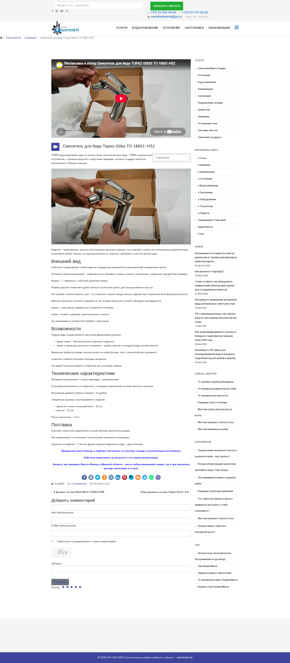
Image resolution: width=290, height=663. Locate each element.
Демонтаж (203, 109)
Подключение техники (210, 102)
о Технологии (205, 206)
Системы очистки (207, 130)
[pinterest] (57, 11)
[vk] (67, 11)
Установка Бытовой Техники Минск (217, 580)
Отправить (60, 582)
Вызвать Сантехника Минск (213, 586)
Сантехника (194, 27)
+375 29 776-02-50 (195, 12)
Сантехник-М (13, 37)
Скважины (203, 116)
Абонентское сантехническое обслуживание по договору (213, 556)
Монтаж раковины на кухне (212, 429)
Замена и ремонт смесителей (214, 573)
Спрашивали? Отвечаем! (211, 220)
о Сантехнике (205, 192)
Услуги (121, 27)
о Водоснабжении (207, 185)
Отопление (171, 27)
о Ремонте (203, 213)
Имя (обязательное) (62, 512)
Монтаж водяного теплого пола (215, 422)
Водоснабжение (145, 27)
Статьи (201, 158)
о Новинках (30, 37)
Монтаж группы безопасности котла (213, 412)
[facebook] (52, 11)
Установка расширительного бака (216, 388)
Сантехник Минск (207, 566)
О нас (200, 233)
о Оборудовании (206, 199)
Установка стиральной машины (215, 381)
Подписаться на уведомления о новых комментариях (86, 541)
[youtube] (61, 11)
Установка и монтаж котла (212, 395)
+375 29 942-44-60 (163, 12)
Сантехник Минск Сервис (211, 68)
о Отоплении (204, 178)
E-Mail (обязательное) (63, 525)
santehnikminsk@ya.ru (166, 16)
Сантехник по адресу (209, 137)
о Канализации (206, 171)
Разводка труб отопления (212, 402)
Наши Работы (205, 227)
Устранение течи (207, 123)
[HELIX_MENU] (237, 28)
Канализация (219, 27)
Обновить (56, 563)
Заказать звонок (166, 6)
